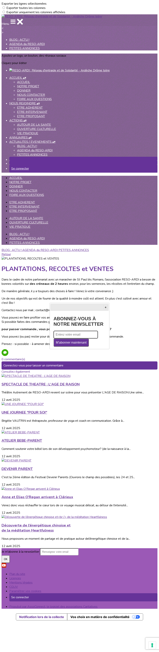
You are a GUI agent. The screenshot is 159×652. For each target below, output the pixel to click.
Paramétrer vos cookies (25, 591)
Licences (15, 578)
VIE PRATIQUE (27, 133)
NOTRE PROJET (28, 86)
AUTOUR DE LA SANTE (34, 125)
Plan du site (17, 574)
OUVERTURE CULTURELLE (36, 129)
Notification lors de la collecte (41, 617)
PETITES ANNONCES (24, 48)
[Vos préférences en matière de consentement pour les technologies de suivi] (152, 645)
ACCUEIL (23, 82)
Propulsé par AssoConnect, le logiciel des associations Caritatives (53, 606)
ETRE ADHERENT (30, 108)
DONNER (23, 90)
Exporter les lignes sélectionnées (24, 4)
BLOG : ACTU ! (19, 40)
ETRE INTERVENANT (32, 112)
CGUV (13, 587)
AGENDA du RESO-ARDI (27, 44)
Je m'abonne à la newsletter (21, 552)
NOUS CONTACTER (31, 95)
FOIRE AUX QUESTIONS (34, 99)
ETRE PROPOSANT (31, 116)
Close (105, 307)
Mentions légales (21, 582)
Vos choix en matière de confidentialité (100, 617)
